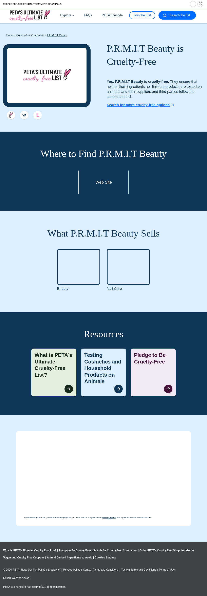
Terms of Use (167, 569)
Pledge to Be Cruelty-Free (75, 550)
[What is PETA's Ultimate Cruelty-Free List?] (53, 372)
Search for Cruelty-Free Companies (115, 550)
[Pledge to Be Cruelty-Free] (153, 372)
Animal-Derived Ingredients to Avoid (69, 557)
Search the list (179, 15)
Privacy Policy (71, 569)
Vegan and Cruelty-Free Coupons (23, 557)
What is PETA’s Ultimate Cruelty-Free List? (29, 550)
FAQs (88, 15)
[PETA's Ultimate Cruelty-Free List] (30, 15)
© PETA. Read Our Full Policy (24, 569)
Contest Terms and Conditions (100, 569)
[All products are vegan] (24, 115)
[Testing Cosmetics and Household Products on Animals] (103, 372)
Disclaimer (54, 569)
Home (9, 35)
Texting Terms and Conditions (138, 569)
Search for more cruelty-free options (138, 105)
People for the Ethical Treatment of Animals (32, 4)
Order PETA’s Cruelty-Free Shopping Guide (166, 550)
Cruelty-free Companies (30, 35)
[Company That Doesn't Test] (11, 115)
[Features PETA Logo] (37, 115)
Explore (65, 15)
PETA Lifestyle (112, 15)
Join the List (142, 15)
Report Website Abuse (16, 577)
